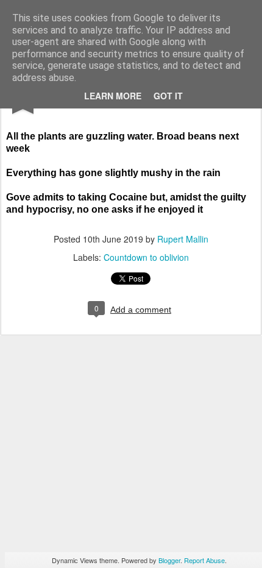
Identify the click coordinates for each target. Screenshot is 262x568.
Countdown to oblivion (146, 257)
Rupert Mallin (182, 239)
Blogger (169, 560)
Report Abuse (204, 560)
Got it (168, 96)
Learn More (112, 96)
